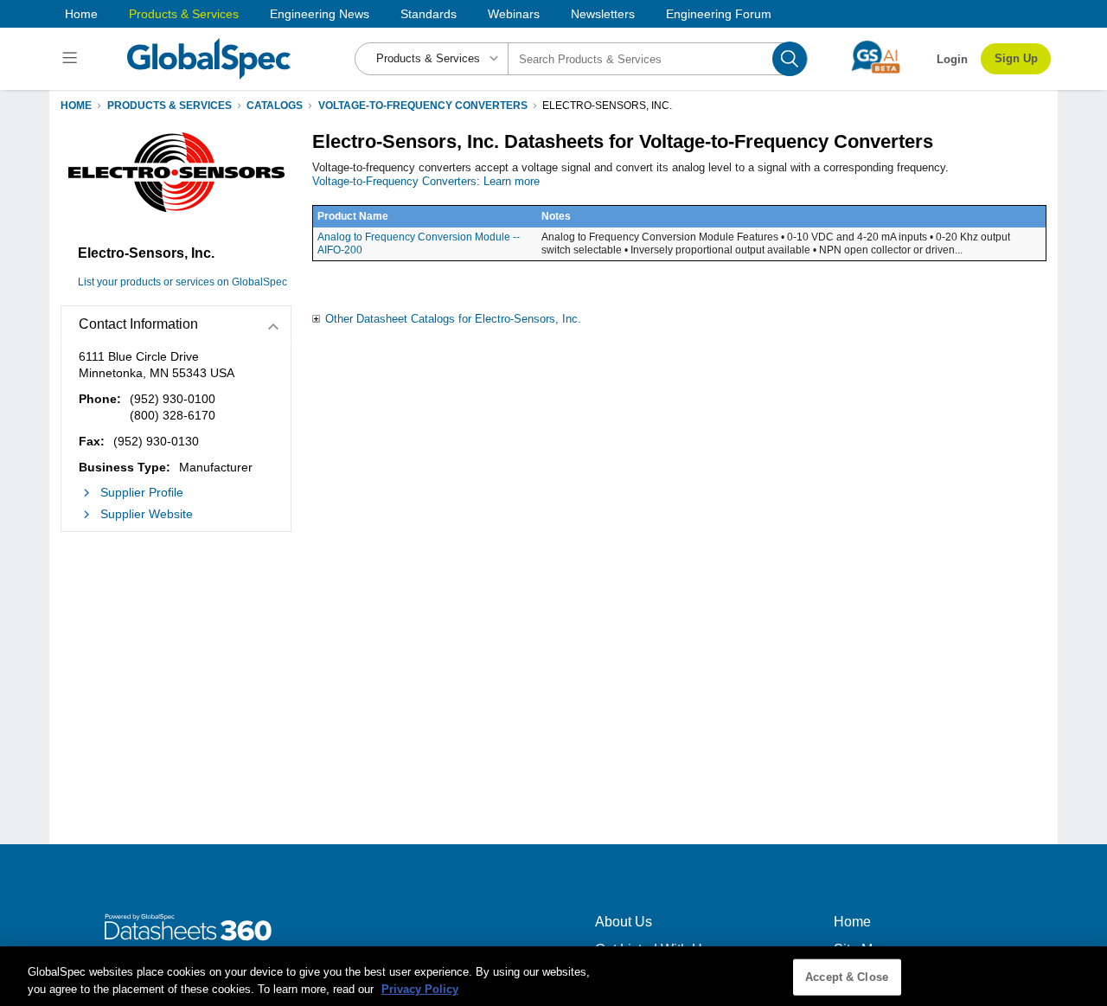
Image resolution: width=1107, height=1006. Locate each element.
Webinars (514, 14)
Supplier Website (146, 514)
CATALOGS (274, 105)
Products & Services (184, 14)
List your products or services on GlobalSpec (182, 282)
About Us (623, 921)
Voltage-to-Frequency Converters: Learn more (426, 181)
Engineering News (319, 14)
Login (952, 59)
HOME (76, 105)
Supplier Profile (141, 492)
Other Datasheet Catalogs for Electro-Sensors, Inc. (453, 318)
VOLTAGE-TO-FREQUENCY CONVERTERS (423, 105)
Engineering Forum (718, 14)
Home (81, 14)
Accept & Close (846, 977)
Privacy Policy (419, 988)
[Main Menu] (72, 59)
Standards (428, 14)
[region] (553, 976)
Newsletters (603, 14)
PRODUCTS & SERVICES (169, 105)
